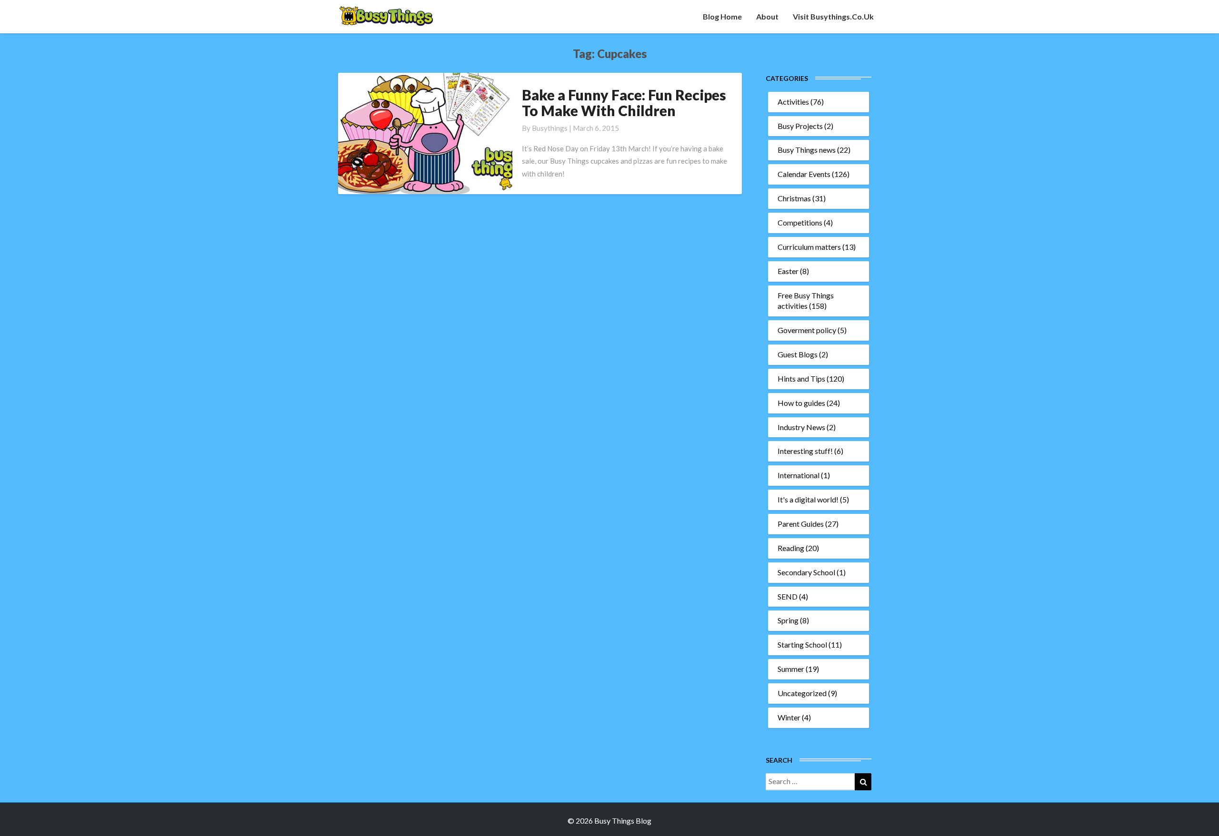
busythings (550, 128)
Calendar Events (804, 173)
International (798, 475)
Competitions (800, 222)
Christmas (794, 198)
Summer (791, 668)
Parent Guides (801, 523)
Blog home (722, 16)
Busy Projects (800, 125)
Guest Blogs (798, 354)
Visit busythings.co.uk (833, 16)
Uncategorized (802, 693)
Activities (793, 101)
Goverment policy (807, 329)
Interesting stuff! (805, 450)
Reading (791, 547)
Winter (789, 717)
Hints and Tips (801, 378)
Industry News (801, 427)
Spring (788, 620)
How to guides (801, 402)
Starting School (802, 644)
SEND (788, 596)
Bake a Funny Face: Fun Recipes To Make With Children (624, 102)
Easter (788, 270)
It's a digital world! (808, 499)
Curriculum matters (809, 246)
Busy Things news (807, 149)
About (767, 16)
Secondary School (806, 572)
